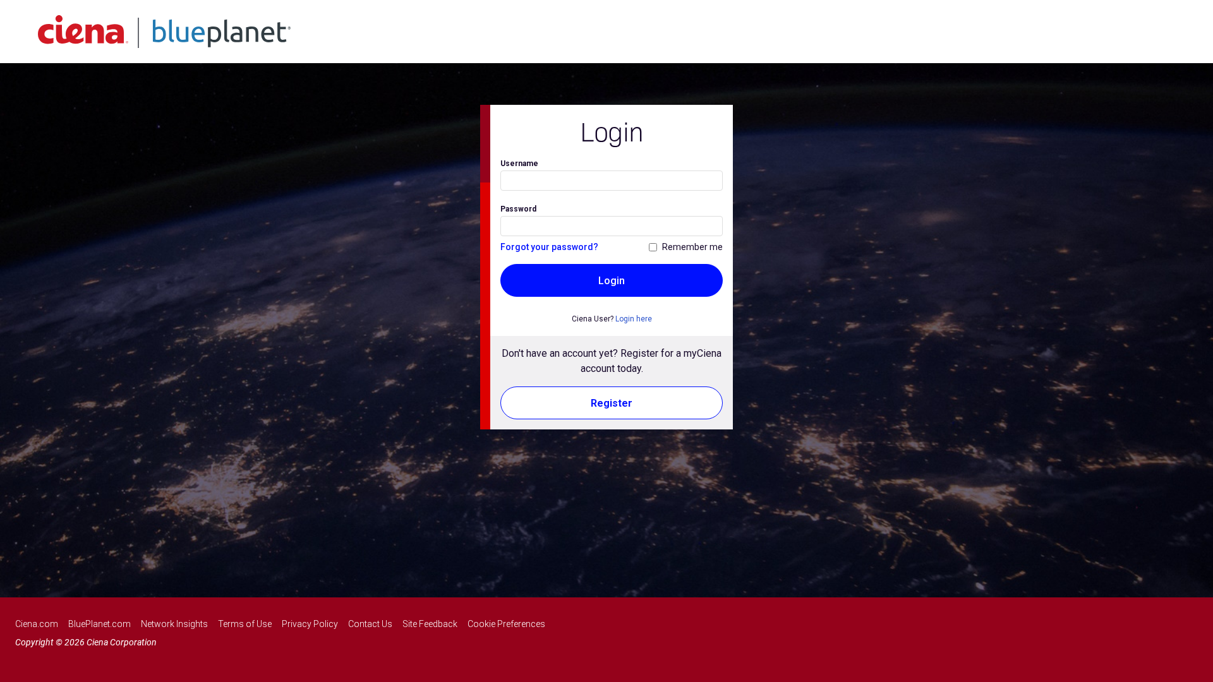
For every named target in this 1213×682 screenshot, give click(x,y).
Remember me (692, 247)
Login (611, 281)
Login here (633, 318)
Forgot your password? (549, 247)
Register (611, 403)
